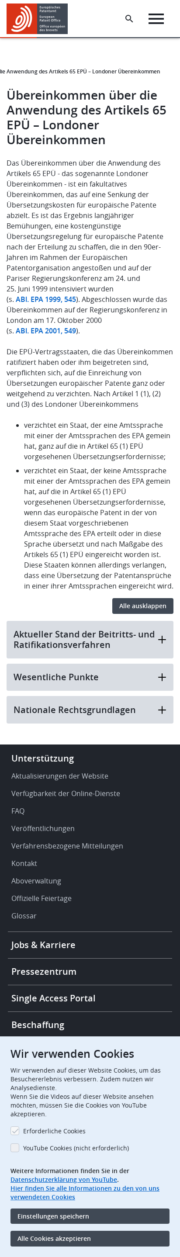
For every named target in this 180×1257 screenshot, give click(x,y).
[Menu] (156, 18)
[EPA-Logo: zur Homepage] (40, 18)
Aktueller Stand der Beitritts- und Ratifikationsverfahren (84, 639)
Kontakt (24, 863)
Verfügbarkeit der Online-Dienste (65, 793)
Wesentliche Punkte (56, 677)
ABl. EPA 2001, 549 (46, 331)
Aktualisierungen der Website (59, 776)
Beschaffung (37, 1025)
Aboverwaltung (36, 881)
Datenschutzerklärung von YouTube (63, 1179)
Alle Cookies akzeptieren (54, 1238)
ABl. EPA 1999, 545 (46, 299)
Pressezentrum (43, 971)
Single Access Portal (53, 998)
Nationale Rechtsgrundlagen (75, 710)
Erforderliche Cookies (54, 1131)
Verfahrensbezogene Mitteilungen (67, 846)
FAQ (17, 811)
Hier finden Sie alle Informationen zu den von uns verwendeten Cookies (84, 1192)
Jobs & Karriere (43, 945)
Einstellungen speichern (53, 1216)
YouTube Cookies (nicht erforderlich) (76, 1148)
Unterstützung (42, 758)
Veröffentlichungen (43, 828)
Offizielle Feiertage (41, 898)
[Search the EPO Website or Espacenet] (129, 19)
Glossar (24, 916)
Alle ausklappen (142, 606)
